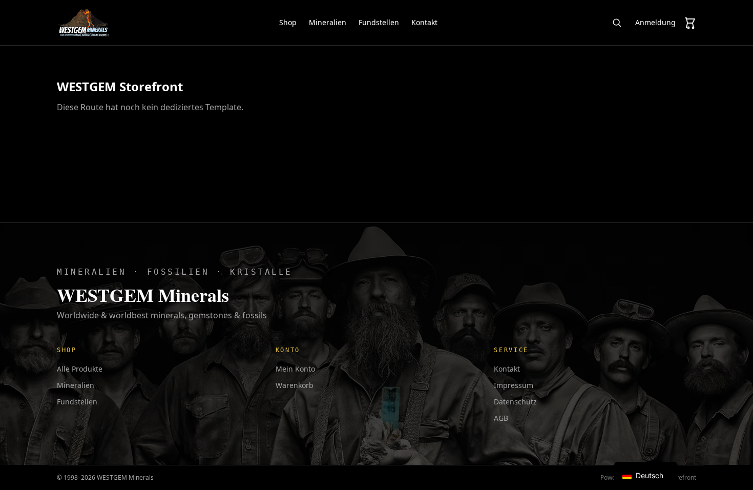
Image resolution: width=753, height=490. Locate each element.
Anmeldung (655, 22)
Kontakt (424, 22)
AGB (501, 418)
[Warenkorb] (690, 22)
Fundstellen (379, 22)
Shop (288, 22)
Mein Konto (295, 369)
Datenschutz (515, 401)
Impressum (513, 385)
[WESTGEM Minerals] (83, 22)
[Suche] (616, 22)
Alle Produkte (79, 369)
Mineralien (327, 22)
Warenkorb (294, 385)
